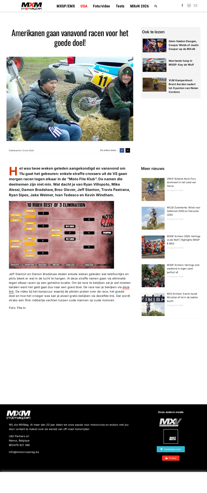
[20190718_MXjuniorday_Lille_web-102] (170, 430)
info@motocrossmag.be (24, 452)
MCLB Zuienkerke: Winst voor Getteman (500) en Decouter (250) (183, 211)
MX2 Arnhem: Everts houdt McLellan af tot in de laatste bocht (182, 297)
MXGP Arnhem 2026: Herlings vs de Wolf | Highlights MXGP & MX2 (183, 240)
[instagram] (189, 5)
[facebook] (182, 5)
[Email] (128, 150)
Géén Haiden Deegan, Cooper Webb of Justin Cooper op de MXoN (184, 45)
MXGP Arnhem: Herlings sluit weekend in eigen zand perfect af (183, 268)
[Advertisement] (103, 482)
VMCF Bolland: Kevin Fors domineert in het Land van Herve (181, 182)
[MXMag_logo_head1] (31, 3)
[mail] (195, 5)
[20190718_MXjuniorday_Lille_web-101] (170, 419)
